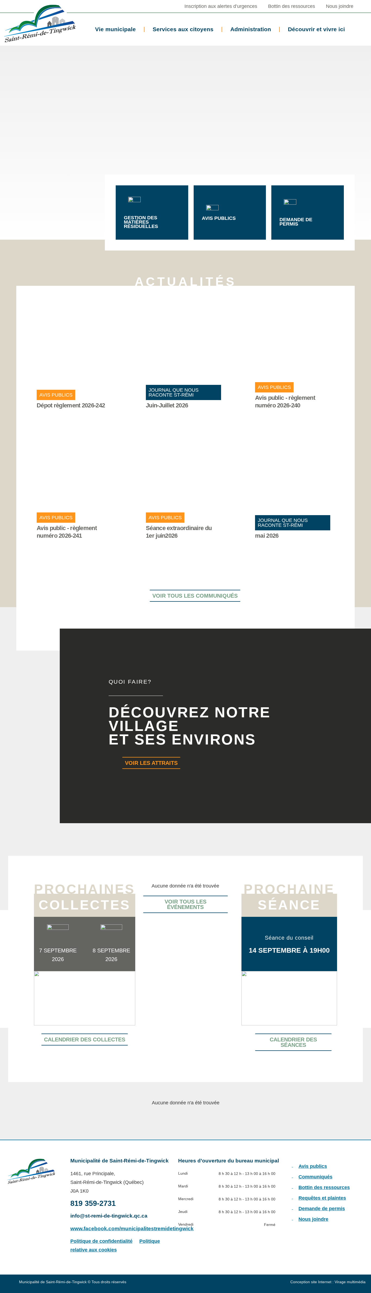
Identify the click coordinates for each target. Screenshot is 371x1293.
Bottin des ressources (291, 6)
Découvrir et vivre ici (316, 29)
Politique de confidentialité (101, 1241)
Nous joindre (339, 6)
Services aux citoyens (183, 29)
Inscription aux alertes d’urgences (220, 6)
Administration (250, 29)
